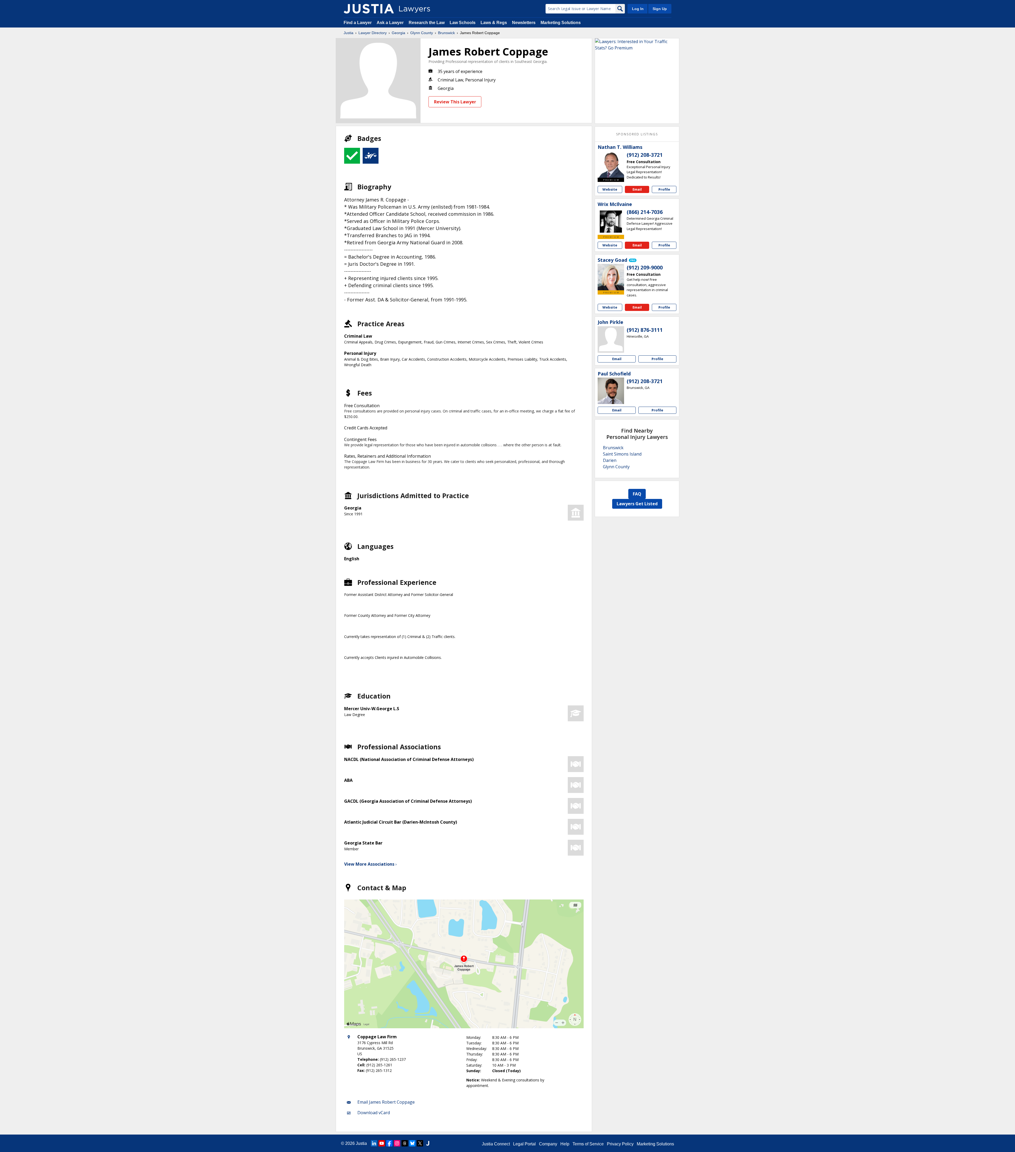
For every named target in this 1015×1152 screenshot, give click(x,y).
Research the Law (427, 22)
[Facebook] (389, 1143)
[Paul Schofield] (611, 391)
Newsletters (524, 22)
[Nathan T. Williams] (611, 164)
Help (564, 1144)
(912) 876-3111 (645, 330)
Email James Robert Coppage (386, 1102)
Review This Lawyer (455, 102)
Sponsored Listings (637, 134)
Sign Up (660, 9)
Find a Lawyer (358, 22)
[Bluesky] (412, 1143)
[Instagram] (397, 1143)
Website (609, 189)
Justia (348, 33)
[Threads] (405, 1143)
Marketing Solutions (561, 22)
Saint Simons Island (622, 454)
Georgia (398, 33)
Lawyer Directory (372, 33)
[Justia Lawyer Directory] (369, 8)
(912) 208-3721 (645, 155)
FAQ (637, 494)
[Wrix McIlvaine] (611, 221)
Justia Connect (496, 1144)
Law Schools (463, 22)
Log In (638, 9)
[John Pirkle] (611, 339)
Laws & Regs (494, 22)
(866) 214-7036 (645, 212)
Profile (664, 189)
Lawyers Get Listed (637, 504)
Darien (609, 460)
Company (548, 1144)
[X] (420, 1143)
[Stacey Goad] (611, 277)
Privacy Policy (620, 1144)
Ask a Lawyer (391, 22)
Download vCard (373, 1113)
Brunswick (446, 33)
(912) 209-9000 (645, 267)
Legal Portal (524, 1144)
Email (637, 189)
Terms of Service (588, 1144)
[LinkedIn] (374, 1143)
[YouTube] (382, 1143)
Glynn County (421, 33)
